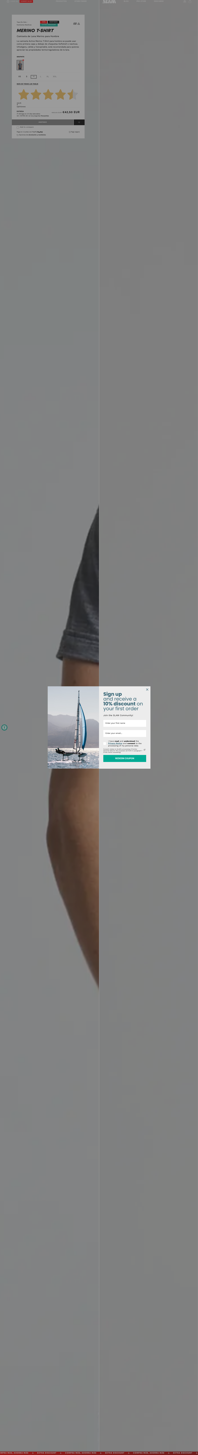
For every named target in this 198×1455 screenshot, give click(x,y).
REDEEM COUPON (124, 758)
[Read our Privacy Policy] (144, 749)
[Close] (147, 689)
